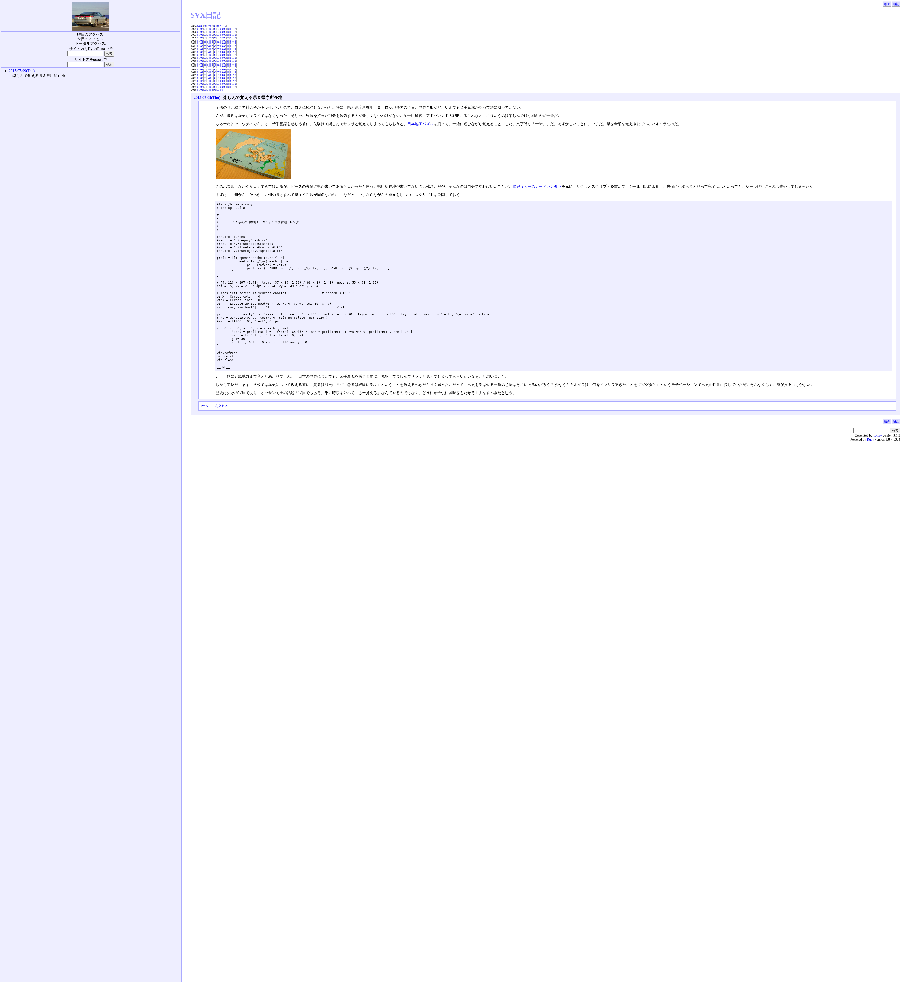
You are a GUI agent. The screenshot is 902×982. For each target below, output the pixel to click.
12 (224, 26)
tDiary (877, 435)
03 (205, 28)
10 (218, 26)
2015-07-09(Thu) (207, 98)
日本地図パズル (420, 124)
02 (201, 28)
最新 (887, 4)
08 (211, 26)
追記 (896, 4)
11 (221, 26)
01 (198, 28)
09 (215, 26)
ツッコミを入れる (215, 406)
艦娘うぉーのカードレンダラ (537, 186)
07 (208, 26)
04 (198, 26)
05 (201, 26)
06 (205, 26)
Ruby (870, 439)
